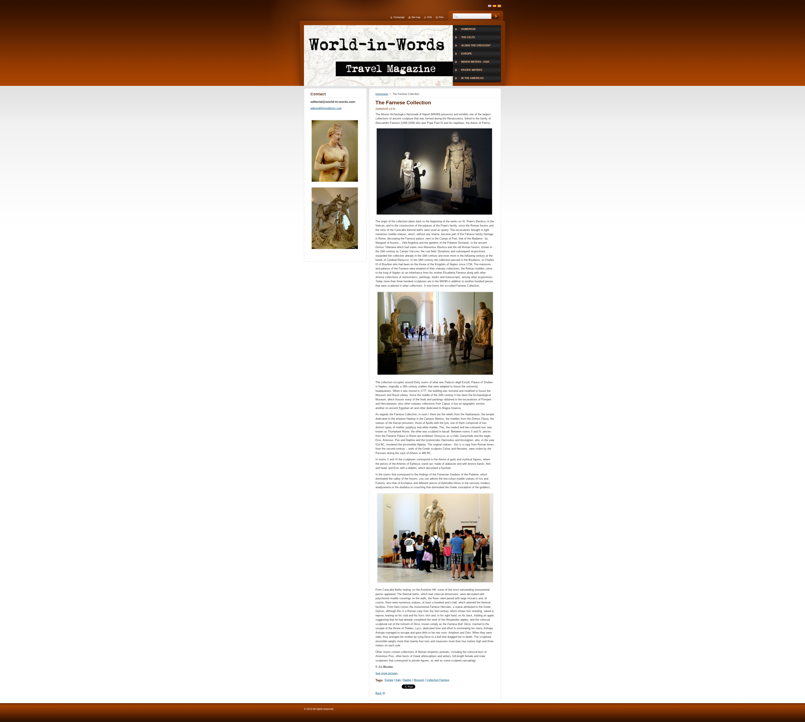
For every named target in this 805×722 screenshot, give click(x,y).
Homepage (381, 94)
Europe (389, 680)
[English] (489, 6)
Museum (419, 680)
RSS (429, 17)
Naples (407, 680)
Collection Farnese (438, 680)
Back (378, 693)
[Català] (499, 6)
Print (441, 17)
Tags (378, 680)
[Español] (494, 6)
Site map (416, 17)
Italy (398, 680)
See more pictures (386, 673)
